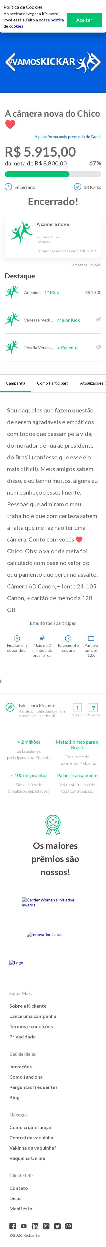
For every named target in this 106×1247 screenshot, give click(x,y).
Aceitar (84, 20)
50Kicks (92, 187)
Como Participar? (52, 382)
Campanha (15, 382)
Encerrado (24, 187)
